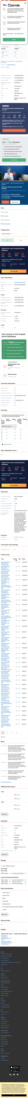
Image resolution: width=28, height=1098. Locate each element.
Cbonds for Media (4, 1044)
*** (15, 44)
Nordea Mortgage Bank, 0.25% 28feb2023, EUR (5, 645)
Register (14, 39)
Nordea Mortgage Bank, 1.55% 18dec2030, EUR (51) (6, 668)
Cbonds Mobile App (5, 1007)
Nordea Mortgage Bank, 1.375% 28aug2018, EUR (5, 690)
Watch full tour (15, 202)
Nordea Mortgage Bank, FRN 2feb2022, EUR (6, 712)
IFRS (8, 67)
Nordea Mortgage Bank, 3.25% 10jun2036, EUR (5, 568)
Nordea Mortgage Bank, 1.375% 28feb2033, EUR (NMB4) (5, 649)
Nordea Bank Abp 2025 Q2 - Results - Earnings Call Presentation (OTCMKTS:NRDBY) (17, 778)
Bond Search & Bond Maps (6, 953)
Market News (3, 1037)
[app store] (15, 1067)
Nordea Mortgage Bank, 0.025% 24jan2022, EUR (5, 655)
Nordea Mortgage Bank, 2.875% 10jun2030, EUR (5, 563)
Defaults (2, 985)
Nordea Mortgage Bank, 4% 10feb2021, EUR (6, 725)
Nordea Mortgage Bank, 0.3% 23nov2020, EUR (5, 664)
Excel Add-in (3, 1000)
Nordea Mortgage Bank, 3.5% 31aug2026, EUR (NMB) (5, 612)
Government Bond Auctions (6, 991)
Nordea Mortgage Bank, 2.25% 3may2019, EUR (5, 708)
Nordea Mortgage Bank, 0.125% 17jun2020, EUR (5, 677)
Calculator (3, 1058)
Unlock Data (14, 160)
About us (3, 1051)
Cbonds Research (4, 1041)
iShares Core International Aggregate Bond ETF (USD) (6, 937)
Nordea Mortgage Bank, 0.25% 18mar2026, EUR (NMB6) (5, 634)
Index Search (3, 1019)
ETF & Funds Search (5, 1032)
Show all (3, 737)
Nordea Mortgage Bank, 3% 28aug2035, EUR (6, 587)
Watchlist (3, 1002)
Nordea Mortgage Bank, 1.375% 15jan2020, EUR (5, 695)
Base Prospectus (6, 223)
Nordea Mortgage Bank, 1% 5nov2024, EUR (6, 681)
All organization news (6, 782)
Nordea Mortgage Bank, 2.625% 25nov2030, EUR (5, 577)
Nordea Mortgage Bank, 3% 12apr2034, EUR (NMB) (6, 601)
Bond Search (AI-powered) (6, 956)
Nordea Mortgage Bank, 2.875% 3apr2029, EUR (5, 572)
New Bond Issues (4, 987)
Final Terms (5, 216)
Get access (5, 202)
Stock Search (3, 975)
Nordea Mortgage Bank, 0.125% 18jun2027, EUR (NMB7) (5, 628)
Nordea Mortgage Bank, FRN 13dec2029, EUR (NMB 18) (5, 596)
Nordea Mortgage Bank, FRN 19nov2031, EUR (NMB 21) (5, 581)
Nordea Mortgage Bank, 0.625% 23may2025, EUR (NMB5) (5, 639)
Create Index (3, 1023)
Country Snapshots (5, 1021)
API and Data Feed (5, 1012)
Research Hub (4, 1039)
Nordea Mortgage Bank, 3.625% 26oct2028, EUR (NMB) (5, 606)
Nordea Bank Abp (11, 64)
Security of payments (5, 1053)
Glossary (2, 1046)
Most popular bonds (5, 970)
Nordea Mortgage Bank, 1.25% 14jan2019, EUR (5, 686)
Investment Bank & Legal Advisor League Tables (11, 962)
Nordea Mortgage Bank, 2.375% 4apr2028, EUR (5, 591)
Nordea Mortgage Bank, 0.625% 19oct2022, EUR (5, 672)
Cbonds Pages (4, 964)
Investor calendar (4, 995)
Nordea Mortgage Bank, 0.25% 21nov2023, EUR (5, 659)
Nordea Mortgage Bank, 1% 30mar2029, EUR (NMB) (6, 617)
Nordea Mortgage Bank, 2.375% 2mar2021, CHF (5, 721)
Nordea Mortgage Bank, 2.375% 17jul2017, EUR (5, 717)
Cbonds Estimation (5, 960)
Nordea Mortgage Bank (20, 282)
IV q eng (18, 798)
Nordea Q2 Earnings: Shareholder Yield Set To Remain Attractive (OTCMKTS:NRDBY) (16, 772)
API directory (3, 1014)
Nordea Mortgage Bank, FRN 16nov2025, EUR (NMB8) (5, 622)
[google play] (15, 1070)
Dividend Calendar (4, 978)
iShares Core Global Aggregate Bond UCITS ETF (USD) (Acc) (6, 943)
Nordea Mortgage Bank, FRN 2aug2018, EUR (6, 703)
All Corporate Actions (5, 983)
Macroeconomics (4, 1027)
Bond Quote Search (5, 958)
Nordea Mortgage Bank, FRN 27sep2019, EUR (5, 699)
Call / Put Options (4, 989)
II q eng (17, 794)
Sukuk (2, 968)
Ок (14, 1095)
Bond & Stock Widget (5, 1005)
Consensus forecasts (5, 1025)
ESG (1, 966)
